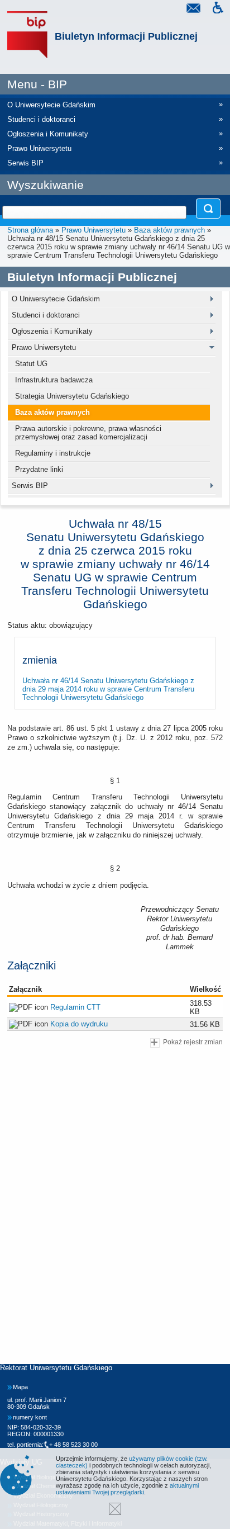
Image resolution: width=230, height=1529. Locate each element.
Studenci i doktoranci (46, 315)
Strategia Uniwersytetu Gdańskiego (72, 396)
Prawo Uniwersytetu (93, 230)
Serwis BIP (30, 485)
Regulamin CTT (75, 1007)
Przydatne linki (39, 469)
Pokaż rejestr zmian (193, 1041)
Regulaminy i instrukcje (52, 453)
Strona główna (30, 230)
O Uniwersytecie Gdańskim (56, 299)
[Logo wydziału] (27, 35)
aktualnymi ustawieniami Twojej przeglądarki (127, 1488)
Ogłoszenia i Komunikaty (52, 331)
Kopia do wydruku (79, 1024)
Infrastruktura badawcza (54, 380)
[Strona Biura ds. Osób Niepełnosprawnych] (217, 9)
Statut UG (31, 363)
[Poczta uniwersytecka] (193, 9)
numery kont (30, 1417)
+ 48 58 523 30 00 (73, 1444)
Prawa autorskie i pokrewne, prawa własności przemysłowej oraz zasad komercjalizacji (88, 432)
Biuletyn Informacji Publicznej (126, 36)
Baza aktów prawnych (169, 230)
